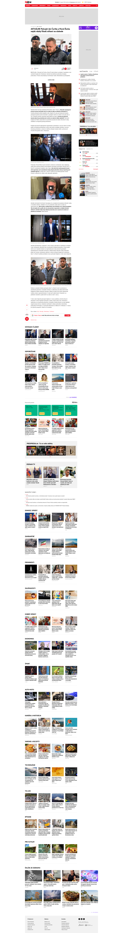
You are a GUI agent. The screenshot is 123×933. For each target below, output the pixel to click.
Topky (38, 26)
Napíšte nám (30, 928)
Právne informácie (31, 921)
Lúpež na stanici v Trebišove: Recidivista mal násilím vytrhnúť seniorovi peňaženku (89, 75)
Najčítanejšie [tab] (84, 71)
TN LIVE (28, 791)
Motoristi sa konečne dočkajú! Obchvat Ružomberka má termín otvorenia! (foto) (30, 653)
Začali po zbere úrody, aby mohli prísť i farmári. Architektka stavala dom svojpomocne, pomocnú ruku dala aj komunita (31, 832)
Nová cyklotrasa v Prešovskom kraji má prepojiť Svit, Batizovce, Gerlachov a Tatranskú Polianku (43, 704)
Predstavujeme (54, 709)
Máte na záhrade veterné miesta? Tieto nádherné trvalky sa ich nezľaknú (57, 856)
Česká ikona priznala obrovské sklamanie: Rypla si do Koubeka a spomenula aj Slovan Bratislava (43, 678)
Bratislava (46, 311)
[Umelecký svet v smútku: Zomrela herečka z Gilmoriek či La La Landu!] (31, 569)
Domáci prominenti (41, 581)
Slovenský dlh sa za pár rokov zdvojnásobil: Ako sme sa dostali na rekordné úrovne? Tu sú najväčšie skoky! (70, 653)
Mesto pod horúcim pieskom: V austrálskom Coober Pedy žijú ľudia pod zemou (30, 603)
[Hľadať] (96, 5)
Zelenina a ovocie (41, 860)
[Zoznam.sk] (81, 925)
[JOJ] (80, 155)
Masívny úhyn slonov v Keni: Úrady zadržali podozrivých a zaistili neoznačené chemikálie (30, 551)
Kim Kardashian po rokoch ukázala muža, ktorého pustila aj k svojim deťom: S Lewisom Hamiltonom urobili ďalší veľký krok (91, 143)
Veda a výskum (40, 781)
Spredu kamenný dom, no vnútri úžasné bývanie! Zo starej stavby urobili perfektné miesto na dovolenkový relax (71, 832)
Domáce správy (31, 510)
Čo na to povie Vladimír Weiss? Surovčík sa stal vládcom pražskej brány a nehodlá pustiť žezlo (57, 678)
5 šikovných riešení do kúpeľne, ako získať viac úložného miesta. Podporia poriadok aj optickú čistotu (57, 832)
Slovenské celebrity (89, 140)
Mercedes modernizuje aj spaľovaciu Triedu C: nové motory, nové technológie (71, 703)
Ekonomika (63, 5)
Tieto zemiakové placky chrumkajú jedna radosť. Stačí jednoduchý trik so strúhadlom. (30, 756)
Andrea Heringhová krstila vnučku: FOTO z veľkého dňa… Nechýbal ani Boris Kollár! (57, 577)
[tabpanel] (88, 85)
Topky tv (75, 5)
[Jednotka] (80, 158)
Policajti (41, 311)
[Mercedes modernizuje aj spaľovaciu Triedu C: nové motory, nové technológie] (71, 696)
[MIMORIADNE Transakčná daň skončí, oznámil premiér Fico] (82, 193)
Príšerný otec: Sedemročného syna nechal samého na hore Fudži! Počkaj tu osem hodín (70, 551)
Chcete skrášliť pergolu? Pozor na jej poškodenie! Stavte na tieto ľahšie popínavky (30, 856)
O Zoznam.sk (30, 919)
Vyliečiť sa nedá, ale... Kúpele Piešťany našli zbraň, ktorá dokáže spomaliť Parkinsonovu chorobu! (51, 482)
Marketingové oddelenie (65, 928)
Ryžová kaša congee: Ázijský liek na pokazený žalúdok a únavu (57, 755)
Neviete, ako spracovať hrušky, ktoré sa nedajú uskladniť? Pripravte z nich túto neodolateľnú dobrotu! (70, 857)
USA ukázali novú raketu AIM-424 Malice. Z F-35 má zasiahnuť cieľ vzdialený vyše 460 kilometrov (30, 780)
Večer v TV (89, 149)
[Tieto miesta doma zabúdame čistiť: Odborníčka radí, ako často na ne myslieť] (58, 595)
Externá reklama (47, 923)
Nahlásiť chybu (34, 319)
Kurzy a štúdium (54, 733)
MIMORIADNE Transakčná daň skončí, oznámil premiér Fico (91, 194)
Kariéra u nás (30, 926)
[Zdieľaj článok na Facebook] (27, 310)
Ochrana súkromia (31, 923)
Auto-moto (29, 690)
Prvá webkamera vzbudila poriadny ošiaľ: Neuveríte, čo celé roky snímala (44, 602)
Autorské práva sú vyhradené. (83, 922)
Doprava (39, 709)
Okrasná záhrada (27, 860)
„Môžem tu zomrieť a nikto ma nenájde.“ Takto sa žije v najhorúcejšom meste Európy (44, 805)
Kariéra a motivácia (33, 715)
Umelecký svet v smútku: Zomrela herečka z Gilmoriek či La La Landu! (31, 576)
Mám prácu (40, 733)
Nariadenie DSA (30, 929)
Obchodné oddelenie (65, 924)
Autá (66, 783)
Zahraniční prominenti (28, 579)
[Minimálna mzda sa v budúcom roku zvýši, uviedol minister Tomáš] (34, 472)
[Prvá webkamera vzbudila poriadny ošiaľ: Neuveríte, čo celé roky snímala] (44, 595)
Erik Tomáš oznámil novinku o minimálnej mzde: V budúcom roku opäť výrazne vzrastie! (45, 496)
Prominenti (42, 5)
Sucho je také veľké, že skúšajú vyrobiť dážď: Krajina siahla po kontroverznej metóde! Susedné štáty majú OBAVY (50, 499)
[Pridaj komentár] (27, 305)
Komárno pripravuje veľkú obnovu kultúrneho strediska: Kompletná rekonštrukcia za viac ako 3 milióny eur (71, 525)
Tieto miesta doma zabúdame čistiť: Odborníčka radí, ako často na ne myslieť (56, 603)
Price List (46, 928)
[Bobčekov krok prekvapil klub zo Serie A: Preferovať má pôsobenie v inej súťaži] (71, 670)
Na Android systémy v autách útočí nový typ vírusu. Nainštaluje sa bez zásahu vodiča (71, 779)
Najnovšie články (30, 492)
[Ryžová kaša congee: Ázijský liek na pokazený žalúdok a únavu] (58, 748)
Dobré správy (30, 614)
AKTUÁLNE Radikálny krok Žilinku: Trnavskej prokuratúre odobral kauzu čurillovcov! (70, 341)
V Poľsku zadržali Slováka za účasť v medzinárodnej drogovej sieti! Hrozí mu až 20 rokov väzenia (57, 341)
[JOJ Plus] (80, 165)
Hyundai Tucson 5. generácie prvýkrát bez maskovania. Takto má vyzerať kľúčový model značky (57, 704)
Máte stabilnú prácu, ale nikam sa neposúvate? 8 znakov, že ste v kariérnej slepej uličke (44, 730)
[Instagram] (81, 919)
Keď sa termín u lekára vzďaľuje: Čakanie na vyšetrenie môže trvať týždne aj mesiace (70, 629)
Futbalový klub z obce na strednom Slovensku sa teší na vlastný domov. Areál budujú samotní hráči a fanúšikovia (30, 806)
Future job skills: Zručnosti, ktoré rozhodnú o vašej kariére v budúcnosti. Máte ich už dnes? (71, 730)
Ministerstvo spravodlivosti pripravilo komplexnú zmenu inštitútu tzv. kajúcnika (44, 341)
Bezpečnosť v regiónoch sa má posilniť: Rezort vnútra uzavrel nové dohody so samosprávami (57, 525)
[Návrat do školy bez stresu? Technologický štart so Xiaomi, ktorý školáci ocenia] (58, 620)
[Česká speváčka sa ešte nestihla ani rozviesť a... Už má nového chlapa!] (71, 569)
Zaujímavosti (55, 5)
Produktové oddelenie (65, 923)
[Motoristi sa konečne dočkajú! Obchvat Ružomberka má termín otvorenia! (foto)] (31, 645)
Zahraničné (35, 5)
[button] (65, 69)
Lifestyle (81, 5)
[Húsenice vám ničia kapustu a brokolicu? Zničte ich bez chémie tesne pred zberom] (44, 848)
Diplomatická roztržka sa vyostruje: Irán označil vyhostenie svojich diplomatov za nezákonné (44, 551)
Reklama (46, 919)
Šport (48, 5)
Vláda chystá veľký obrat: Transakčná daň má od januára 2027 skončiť (57, 652)
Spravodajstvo (63, 921)
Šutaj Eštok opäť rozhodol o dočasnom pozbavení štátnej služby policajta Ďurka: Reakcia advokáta (31, 341)
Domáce (28, 5)
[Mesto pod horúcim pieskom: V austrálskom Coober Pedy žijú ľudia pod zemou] (31, 595)
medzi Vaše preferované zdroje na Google (46, 315)
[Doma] (80, 162)
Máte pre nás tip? (64, 929)
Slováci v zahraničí (55, 681)
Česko (39, 683)
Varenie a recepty (32, 741)
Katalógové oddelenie (65, 926)
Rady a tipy (53, 758)
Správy (28, 484)
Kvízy (69, 5)
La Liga (26, 681)
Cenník (46, 926)
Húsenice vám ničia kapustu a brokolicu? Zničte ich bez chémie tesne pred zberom (43, 856)
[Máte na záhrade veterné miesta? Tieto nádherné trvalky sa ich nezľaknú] (58, 848)
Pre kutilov (30, 842)
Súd (38, 311)
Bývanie (28, 817)
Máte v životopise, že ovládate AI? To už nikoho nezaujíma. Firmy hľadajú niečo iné (57, 730)
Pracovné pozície (29, 402)
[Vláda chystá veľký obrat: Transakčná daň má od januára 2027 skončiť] (58, 645)
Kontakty (63, 919)
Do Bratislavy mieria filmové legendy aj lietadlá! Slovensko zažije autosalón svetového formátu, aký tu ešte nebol (31, 431)
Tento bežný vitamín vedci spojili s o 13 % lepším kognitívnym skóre (57, 779)
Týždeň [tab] (96, 71)
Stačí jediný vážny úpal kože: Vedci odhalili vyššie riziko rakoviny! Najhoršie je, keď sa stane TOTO (71, 603)
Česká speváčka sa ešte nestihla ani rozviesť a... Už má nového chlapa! (70, 576)
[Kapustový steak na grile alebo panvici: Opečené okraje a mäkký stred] (71, 748)
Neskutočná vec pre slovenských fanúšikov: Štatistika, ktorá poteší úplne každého (70, 430)
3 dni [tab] (90, 71)
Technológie (30, 765)
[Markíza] (80, 152)
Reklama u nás (47, 921)
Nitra (66, 530)
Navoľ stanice (81, 169)
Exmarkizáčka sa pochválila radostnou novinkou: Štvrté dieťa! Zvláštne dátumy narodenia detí (43, 577)
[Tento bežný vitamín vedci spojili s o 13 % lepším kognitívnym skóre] (58, 771)
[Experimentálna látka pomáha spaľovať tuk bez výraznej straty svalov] (44, 771)
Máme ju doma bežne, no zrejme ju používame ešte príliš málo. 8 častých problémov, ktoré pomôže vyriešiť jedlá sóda (44, 832)
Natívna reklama (47, 929)
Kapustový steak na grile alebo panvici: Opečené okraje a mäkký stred (70, 755)
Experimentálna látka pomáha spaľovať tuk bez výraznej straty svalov (44, 779)
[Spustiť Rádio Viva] (88, 27)
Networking (27, 735)
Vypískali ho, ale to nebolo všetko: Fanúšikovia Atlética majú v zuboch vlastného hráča (31, 678)
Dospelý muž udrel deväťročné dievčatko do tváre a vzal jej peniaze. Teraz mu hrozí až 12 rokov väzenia (70, 806)
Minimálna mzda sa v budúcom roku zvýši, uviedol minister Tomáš (33, 481)
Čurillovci (52, 311)
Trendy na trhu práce (68, 735)
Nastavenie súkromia (31, 924)
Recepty (66, 861)
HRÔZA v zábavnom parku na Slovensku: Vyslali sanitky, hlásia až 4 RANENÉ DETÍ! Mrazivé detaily (47, 505)
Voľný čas (87, 5)
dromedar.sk (27, 606)
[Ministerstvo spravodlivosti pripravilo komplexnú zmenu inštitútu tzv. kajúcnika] (44, 333)
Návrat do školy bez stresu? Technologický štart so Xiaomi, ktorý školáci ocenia (43, 430)
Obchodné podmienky (48, 924)
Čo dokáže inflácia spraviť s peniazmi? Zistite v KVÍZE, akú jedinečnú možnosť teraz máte (58, 430)
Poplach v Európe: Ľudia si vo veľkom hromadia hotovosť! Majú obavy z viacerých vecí (90, 188)
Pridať (68, 315)
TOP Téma (26, 784)
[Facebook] (79, 919)
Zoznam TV (31, 464)
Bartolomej (72, 2)
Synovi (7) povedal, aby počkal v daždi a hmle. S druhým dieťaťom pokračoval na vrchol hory (58, 805)
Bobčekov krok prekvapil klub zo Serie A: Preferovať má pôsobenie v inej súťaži (71, 678)
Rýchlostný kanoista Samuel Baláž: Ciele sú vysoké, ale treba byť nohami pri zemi (66, 482)
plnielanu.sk (67, 632)
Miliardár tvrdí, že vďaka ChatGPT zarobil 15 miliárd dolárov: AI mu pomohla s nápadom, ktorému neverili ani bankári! (44, 653)
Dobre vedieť (27, 435)
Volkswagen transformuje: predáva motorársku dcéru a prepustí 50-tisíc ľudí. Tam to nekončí (30, 704)
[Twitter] (84, 919)
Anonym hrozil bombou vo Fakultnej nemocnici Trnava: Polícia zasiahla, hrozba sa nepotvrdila (46, 502)
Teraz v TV (82, 149)
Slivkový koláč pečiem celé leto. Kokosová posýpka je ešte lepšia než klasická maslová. (43, 756)
